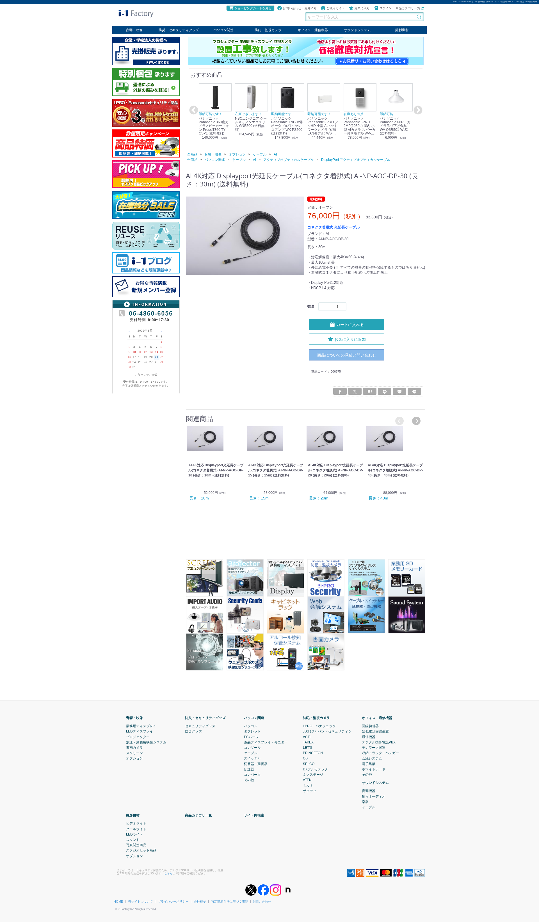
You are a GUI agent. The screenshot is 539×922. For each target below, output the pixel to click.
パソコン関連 (223, 30)
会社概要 (200, 901)
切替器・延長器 (256, 764)
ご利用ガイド (335, 8)
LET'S (307, 747)
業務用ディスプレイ (141, 726)
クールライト (136, 829)
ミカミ (308, 785)
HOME (118, 901)
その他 (249, 780)
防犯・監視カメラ (268, 30)
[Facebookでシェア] (340, 391)
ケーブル (250, 753)
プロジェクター (138, 737)
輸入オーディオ (373, 796)
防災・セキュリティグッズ (179, 30)
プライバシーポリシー (173, 901)
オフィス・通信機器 (313, 30)
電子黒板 (368, 764)
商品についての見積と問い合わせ (346, 355)
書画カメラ (134, 747)
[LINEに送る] (414, 391)
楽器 (365, 802)
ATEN (307, 780)
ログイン (385, 8)
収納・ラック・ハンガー (380, 753)
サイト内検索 (254, 815)
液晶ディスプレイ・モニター (266, 742)
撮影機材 (402, 30)
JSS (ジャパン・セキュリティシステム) (333, 731)
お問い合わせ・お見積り (300, 8)
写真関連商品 (136, 845)
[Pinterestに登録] (384, 391)
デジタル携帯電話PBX (379, 742)
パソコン (250, 726)
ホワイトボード (373, 769)
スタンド (133, 839)
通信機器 (368, 737)
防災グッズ (193, 731)
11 (139, 351)
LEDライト (134, 834)
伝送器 (249, 769)
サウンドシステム (357, 30)
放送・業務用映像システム (146, 742)
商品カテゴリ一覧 (408, 8)
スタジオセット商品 (141, 850)
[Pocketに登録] (399, 391)
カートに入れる (350, 324)
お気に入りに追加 (350, 339)
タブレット (252, 731)
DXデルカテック (315, 769)
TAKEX (308, 742)
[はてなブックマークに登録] (369, 391)
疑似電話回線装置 (375, 731)
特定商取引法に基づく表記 (229, 901)
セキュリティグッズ (200, 726)
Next (417, 110)
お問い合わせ (261, 901)
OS (305, 758)
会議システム (372, 758)
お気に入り (362, 8)
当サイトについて (140, 901)
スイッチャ (252, 758)
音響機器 (368, 791)
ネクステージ (313, 774)
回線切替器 (370, 726)
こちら (168, 873)
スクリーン (134, 753)
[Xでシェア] (355, 391)
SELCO (308, 764)
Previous (193, 110)
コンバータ (252, 774)
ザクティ (309, 791)
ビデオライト (136, 823)
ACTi (306, 737)
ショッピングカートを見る (252, 8)
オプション (134, 758)
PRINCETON (313, 753)
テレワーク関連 (373, 747)
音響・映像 (134, 30)
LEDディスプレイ (139, 731)
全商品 (192, 154)
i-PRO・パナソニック (319, 726)
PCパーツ (251, 737)
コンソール (252, 747)
